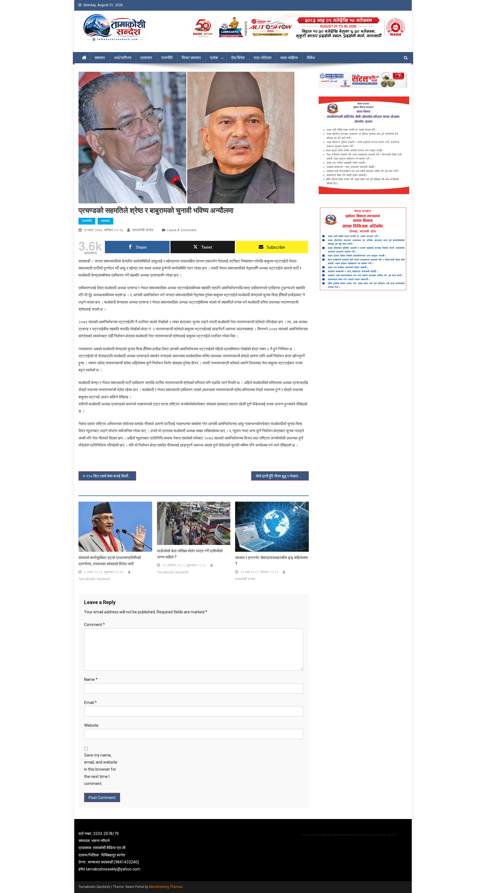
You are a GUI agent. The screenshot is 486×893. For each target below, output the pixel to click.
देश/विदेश (238, 57)
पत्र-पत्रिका (262, 57)
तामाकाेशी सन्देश (142, 230)
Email (90, 702)
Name (91, 679)
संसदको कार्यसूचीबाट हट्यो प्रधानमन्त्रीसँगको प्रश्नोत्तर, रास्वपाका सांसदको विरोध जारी (109, 560)
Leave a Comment (181, 230)
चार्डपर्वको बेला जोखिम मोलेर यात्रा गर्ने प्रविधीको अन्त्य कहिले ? (190, 554)
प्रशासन (146, 57)
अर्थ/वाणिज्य (122, 57)
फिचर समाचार (191, 57)
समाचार (99, 57)
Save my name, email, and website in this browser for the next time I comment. (100, 769)
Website (91, 725)
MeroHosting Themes (166, 887)
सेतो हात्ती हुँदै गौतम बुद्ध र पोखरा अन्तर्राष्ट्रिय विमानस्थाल (282, 476)
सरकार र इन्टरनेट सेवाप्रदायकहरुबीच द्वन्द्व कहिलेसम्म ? (271, 560)
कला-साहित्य (289, 57)
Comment (94, 624)
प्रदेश (214, 57)
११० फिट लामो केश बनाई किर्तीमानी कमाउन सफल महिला (111, 476)
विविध (311, 57)
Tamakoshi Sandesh (94, 579)
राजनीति (167, 57)
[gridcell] (131, 851)
